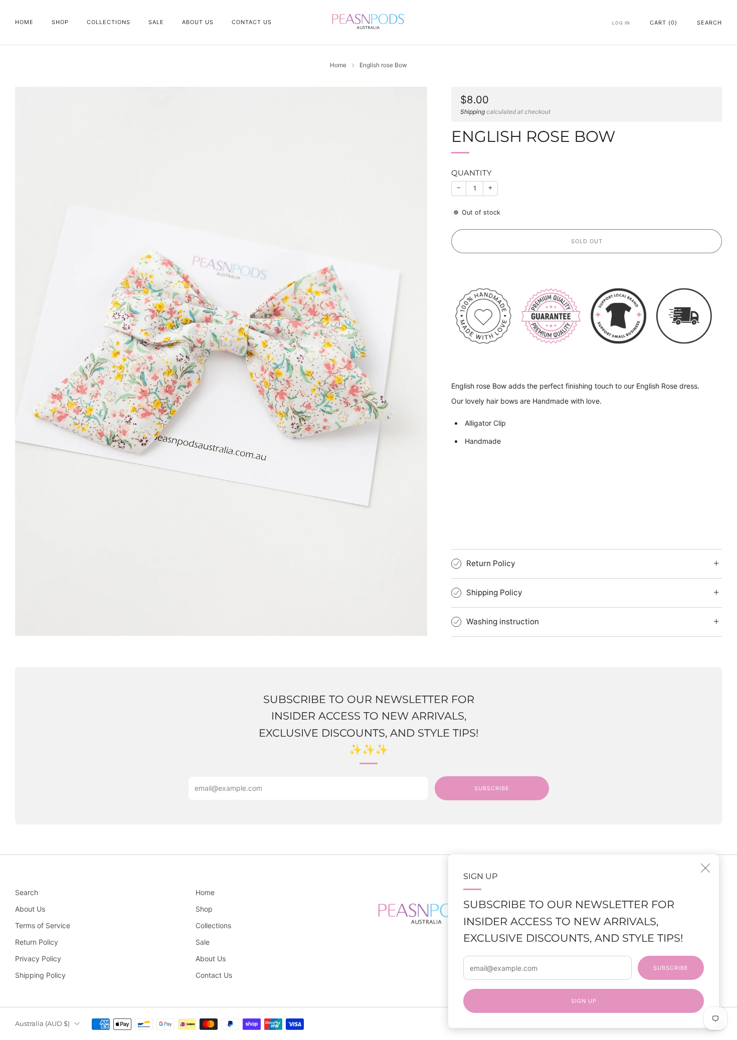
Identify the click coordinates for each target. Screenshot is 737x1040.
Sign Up (584, 1000)
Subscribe (670, 967)
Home (24, 22)
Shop (60, 22)
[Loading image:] (586, 315)
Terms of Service (42, 925)
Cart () (663, 22)
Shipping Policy (40, 975)
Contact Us (252, 22)
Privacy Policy (38, 958)
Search (709, 22)
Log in (621, 23)
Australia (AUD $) (42, 1023)
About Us (198, 22)
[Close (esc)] (705, 868)
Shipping (472, 111)
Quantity (471, 173)
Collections (108, 22)
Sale (156, 22)
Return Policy (36, 942)
